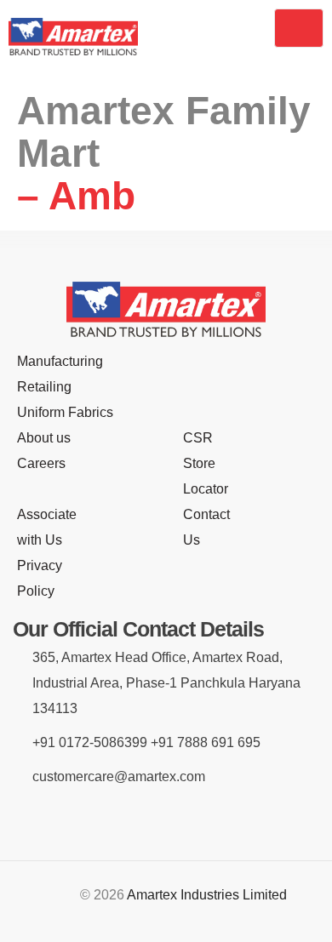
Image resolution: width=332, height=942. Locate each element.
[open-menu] (299, 28)
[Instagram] (145, 818)
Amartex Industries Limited (207, 895)
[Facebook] (103, 818)
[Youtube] (229, 818)
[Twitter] (187, 818)
